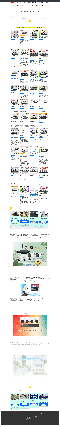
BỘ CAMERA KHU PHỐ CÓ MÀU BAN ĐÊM (43, 120)
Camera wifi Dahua (35, 417)
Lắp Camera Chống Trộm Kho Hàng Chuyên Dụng (33, 121)
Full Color (34, 27)
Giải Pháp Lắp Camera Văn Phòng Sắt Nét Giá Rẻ (28, 228)
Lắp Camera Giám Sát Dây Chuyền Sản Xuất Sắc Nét (42, 38)
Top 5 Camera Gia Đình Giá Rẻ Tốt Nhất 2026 (44, 401)
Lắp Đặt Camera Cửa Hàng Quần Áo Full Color (34, 58)
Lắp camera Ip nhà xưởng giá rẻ (15, 193)
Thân (41, 27)
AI (23, 27)
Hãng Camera (23, 2)
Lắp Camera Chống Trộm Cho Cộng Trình (24, 175)
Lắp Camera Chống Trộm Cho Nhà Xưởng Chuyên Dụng (33, 38)
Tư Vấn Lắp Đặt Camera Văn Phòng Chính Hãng (40, 228)
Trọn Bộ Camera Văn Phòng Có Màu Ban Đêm (24, 37)
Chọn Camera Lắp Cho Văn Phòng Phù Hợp (17, 228)
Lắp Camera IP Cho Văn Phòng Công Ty (33, 153)
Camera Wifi (19, 2)
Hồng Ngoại (30, 27)
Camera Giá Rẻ (23, 0)
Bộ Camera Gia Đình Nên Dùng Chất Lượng (43, 77)
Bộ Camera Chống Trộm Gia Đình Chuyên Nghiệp (34, 175)
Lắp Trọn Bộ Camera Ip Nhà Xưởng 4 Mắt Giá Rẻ (32, 226)
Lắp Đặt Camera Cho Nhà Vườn (24, 78)
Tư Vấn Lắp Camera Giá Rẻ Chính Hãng (25, 401)
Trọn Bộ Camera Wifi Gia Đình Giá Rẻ (34, 136)
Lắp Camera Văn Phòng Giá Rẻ (35, 227)
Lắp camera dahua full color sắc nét (15, 173)
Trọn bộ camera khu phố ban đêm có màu (14, 92)
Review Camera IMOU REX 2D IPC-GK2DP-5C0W (15, 218)
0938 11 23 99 (15, 0)
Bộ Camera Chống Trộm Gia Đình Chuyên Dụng (15, 38)
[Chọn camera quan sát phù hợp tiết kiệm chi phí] (48, 7)
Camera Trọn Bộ (28, 2)
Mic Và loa (17, 27)
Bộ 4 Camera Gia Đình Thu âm (27, 227)
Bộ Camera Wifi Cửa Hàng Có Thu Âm (43, 106)
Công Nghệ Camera (40, 2)
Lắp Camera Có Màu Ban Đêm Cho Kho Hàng (43, 92)
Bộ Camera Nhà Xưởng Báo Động (15, 153)
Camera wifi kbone (35, 416)
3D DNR (22, 27)
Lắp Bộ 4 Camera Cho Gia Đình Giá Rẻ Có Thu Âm (15, 106)
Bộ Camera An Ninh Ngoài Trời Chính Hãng (24, 135)
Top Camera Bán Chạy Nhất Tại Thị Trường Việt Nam (34, 401)
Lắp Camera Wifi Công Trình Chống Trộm (24, 121)
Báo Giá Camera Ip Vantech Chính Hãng (33, 218)
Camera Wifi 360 (28, 417)
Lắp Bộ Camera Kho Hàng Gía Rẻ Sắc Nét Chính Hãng (34, 193)
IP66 (19, 27)
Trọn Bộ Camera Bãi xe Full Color (42, 58)
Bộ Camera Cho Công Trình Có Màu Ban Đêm (34, 91)
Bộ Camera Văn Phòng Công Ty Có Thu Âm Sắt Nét (24, 56)
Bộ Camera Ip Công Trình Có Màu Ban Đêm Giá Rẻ (43, 154)
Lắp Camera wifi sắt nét (29, 420)
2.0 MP (39, 27)
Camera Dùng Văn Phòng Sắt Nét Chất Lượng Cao (24, 106)
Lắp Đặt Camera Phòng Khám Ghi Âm (43, 175)
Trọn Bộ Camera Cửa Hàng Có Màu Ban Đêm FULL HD (24, 154)
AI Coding (37, 27)
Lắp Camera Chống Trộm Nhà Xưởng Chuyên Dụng (24, 194)
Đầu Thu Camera (34, 2)
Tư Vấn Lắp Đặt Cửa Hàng (15, 401)
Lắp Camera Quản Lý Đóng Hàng (25, 218)
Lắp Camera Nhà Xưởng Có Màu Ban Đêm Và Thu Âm (24, 92)
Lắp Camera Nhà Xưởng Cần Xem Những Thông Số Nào (44, 218)
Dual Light (26, 27)
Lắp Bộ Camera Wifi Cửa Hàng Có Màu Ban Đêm (43, 136)
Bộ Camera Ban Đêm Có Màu (30, 24)
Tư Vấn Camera (46, 2)
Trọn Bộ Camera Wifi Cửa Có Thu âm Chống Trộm (34, 106)
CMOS (43, 27)
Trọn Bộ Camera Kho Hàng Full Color (43, 195)
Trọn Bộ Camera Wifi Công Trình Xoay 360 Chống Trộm (15, 121)
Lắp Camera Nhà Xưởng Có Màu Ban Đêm (34, 77)
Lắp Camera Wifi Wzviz (36, 412)
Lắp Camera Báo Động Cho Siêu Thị (19, 227)
